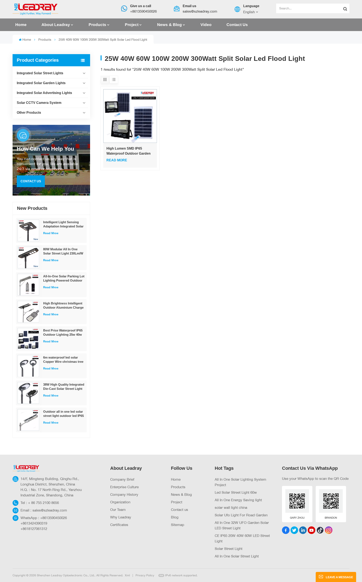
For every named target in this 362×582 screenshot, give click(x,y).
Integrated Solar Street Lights (40, 73)
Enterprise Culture (124, 487)
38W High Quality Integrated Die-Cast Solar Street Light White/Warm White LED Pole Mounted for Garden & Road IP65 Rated (64, 387)
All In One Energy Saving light (238, 500)
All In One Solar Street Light (237, 556)
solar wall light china (231, 507)
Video (206, 24)
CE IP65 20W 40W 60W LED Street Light (242, 538)
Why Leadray (120, 517)
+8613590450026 (143, 11)
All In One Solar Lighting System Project (240, 482)
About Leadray (55, 24)
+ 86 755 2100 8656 (43, 502)
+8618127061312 (34, 528)
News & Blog (169, 24)
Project (131, 24)
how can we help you (45, 149)
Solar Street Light (228, 548)
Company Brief (122, 479)
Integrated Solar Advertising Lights (44, 93)
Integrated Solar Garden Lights (41, 83)
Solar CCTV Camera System (39, 102)
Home (21, 24)
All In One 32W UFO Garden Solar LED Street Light (242, 525)
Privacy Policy (145, 575)
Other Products (29, 112)
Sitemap (177, 524)
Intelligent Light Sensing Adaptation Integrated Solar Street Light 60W (63, 224)
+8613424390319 (34, 523)
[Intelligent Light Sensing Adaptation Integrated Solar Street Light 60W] (28, 230)
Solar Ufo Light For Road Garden (241, 515)
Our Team (118, 509)
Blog (174, 517)
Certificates (119, 524)
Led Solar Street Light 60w (236, 492)
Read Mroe (50, 233)
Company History (124, 494)
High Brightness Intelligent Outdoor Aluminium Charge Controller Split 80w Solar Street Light (63, 305)
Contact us (237, 24)
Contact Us (31, 181)
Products (97, 24)
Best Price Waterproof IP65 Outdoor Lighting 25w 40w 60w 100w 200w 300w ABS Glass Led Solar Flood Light (63, 333)
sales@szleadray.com (200, 11)
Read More (116, 160)
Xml (127, 575)
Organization (120, 502)
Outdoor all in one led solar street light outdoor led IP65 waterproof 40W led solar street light (63, 414)
